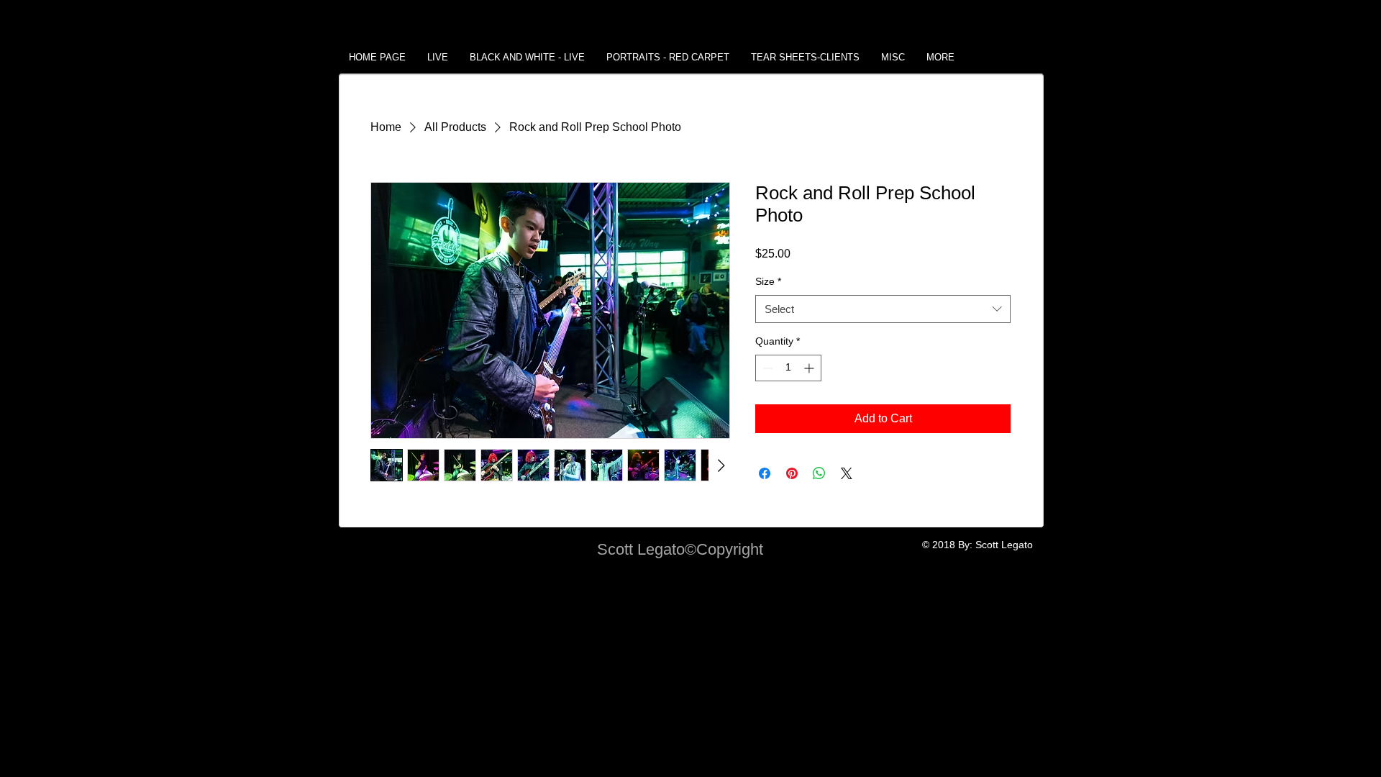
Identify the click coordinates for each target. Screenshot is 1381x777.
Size (768, 281)
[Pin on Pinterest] (792, 473)
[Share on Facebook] (764, 473)
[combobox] (883, 309)
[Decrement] (766, 368)
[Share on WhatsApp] (819, 473)
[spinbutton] (788, 368)
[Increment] (810, 368)
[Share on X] (846, 473)
